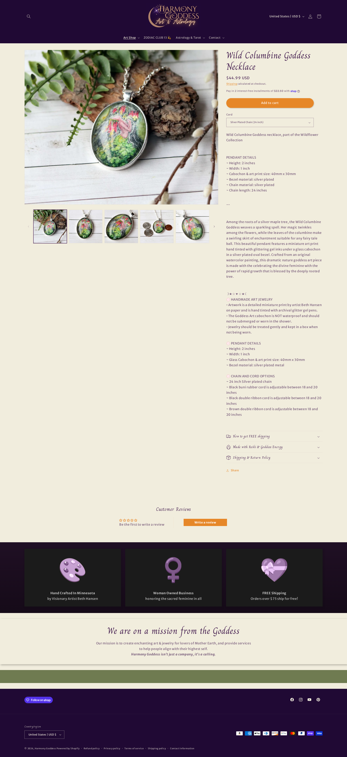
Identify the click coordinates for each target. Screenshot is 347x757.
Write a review (205, 522)
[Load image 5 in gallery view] (192, 226)
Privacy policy (112, 748)
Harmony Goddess (45, 748)
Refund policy (92, 748)
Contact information (182, 748)
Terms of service (134, 748)
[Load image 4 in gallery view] (157, 226)
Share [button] (235, 470)
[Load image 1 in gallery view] (50, 226)
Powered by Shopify (68, 748)
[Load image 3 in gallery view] (121, 226)
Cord (229, 114)
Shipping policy (157, 748)
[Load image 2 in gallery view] (85, 226)
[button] (28, 16)
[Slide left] (28, 226)
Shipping (231, 83)
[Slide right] (214, 226)
